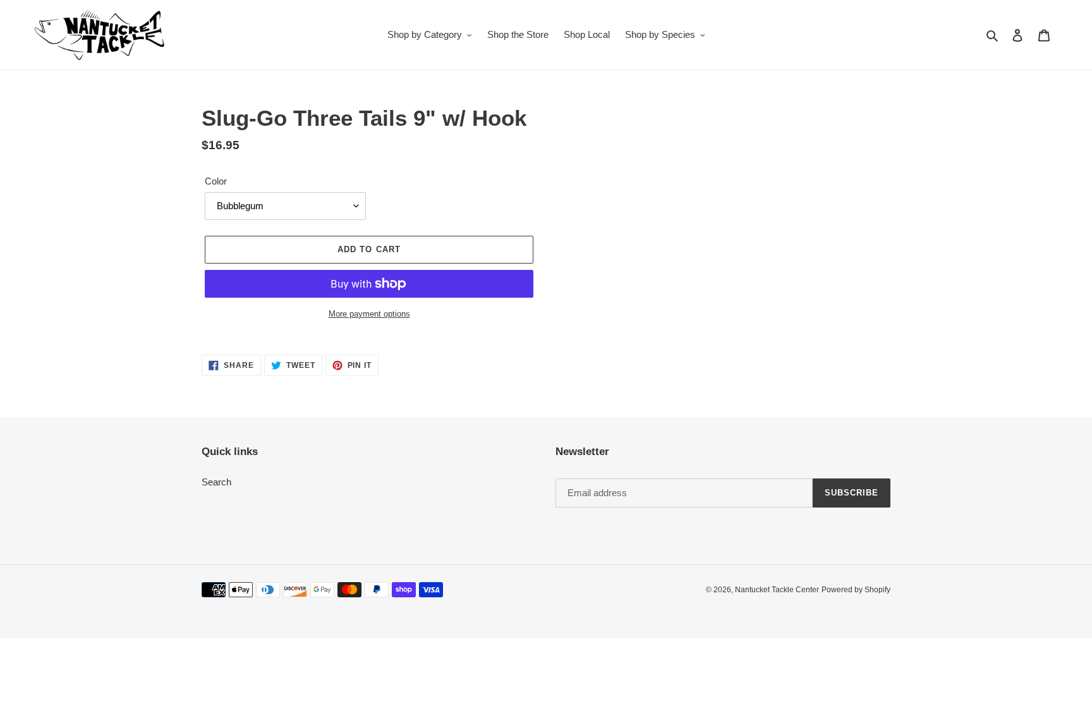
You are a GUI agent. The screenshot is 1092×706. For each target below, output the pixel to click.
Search (216, 482)
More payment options (369, 314)
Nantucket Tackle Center (777, 589)
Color (216, 181)
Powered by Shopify (856, 589)
